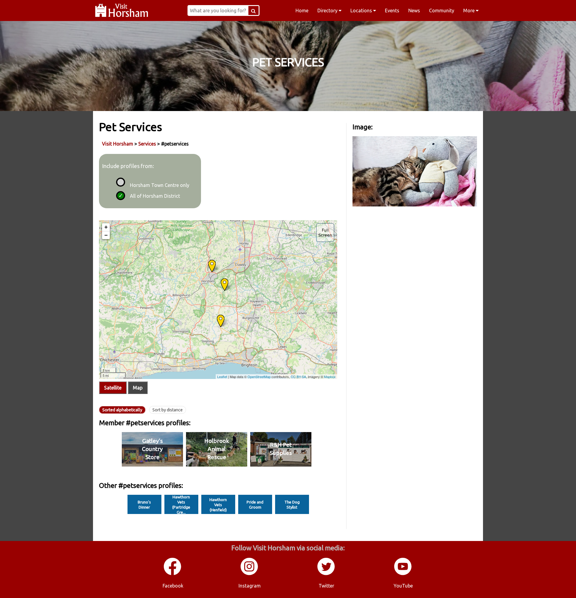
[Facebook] (172, 574)
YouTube (403, 585)
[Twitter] (326, 574)
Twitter (326, 585)
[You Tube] (403, 574)
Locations (361, 10)
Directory (328, 10)
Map (137, 387)
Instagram (249, 585)
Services (147, 143)
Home (302, 10)
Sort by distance (167, 409)
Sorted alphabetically (122, 409)
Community (441, 10)
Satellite (113, 387)
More (469, 10)
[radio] (119, 181)
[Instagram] (249, 574)
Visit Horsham (117, 143)
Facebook (173, 585)
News (414, 10)
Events (392, 10)
